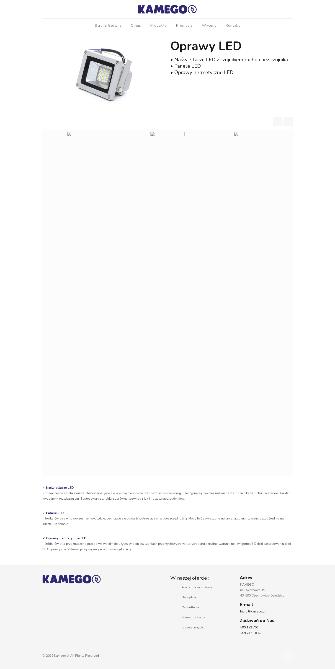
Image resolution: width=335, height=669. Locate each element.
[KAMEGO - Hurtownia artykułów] (167, 9)
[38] (251, 303)
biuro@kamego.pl (252, 611)
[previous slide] (277, 121)
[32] (167, 303)
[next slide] (288, 121)
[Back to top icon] (288, 656)
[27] (84, 303)
